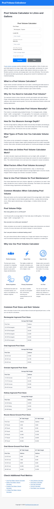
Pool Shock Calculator (36, 482)
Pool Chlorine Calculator (37, 480)
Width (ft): (15, 41)
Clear (34, 60)
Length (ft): (15, 33)
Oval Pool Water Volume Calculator (15, 480)
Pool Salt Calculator (36, 484)
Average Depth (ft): (17, 49)
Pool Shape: (16, 26)
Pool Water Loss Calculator (38, 488)
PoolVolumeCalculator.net (32, 504)
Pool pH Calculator (35, 486)
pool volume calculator (11, 66)
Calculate (19, 60)
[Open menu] (51, 3)
